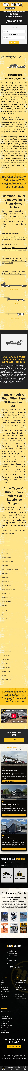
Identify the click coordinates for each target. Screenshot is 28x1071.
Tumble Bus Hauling (10, 461)
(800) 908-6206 (10, 8)
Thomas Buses (5, 635)
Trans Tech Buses (6, 655)
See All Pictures (6, 849)
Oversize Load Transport (20, 998)
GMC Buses (5, 565)
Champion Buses (6, 545)
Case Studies (4, 996)
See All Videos (6, 815)
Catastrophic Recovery (20, 982)
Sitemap (21, 1058)
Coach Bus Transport (17, 423)
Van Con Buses (5, 659)
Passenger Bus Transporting (13, 425)
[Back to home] (11, 4)
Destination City (14, 34)
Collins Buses (5, 663)
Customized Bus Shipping (11, 454)
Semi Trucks (3, 1030)
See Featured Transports (8, 781)
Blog (2, 994)
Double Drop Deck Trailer (9, 244)
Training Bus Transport (18, 459)
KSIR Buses (5, 647)
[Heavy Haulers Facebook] (8, 967)
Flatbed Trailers (14, 318)
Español (3, 1001)
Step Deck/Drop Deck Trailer (10, 233)
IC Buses (4, 675)
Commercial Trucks (5, 1016)
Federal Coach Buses (7, 585)
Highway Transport (9, 410)
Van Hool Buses (6, 639)
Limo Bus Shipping (19, 430)
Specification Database (6, 991)
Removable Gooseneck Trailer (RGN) (11, 255)
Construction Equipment (6, 1018)
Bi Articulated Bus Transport (13, 451)
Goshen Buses (5, 611)
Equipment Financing (13, 963)
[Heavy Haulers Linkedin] (19, 967)
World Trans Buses (6, 601)
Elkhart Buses (5, 581)
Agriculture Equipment (6, 1011)
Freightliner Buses (6, 557)
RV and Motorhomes (5, 1027)
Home (2, 980)
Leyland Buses (5, 619)
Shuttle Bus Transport (10, 428)
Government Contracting (20, 989)
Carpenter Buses (6, 541)
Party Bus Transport (11, 415)
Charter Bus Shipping (14, 433)
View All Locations (13, 955)
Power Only (17, 1001)
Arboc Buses (5, 573)
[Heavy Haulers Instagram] (11, 967)
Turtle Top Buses (6, 667)
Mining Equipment (5, 1023)
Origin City (14, 27)
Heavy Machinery (5, 1021)
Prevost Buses (5, 627)
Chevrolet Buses (6, 549)
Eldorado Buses (6, 671)
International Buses (6, 615)
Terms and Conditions (6, 1058)
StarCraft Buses (6, 631)
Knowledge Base (4, 989)
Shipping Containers (5, 1032)
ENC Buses (5, 605)
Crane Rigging (18, 985)
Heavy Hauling (18, 991)
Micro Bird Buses (6, 593)
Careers (2, 998)
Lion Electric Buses (6, 679)
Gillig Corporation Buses (7, 561)
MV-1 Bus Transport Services (13, 438)
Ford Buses (5, 553)
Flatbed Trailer (5, 268)
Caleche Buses (5, 577)
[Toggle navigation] (27, 8)
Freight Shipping (18, 987)
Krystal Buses (5, 643)
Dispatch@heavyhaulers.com (15, 958)
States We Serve (4, 987)
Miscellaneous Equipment (6, 1025)
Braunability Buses (6, 597)
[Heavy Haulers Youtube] (15, 967)
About (2, 982)
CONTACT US (14, 740)
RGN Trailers (14, 290)
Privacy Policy (15, 1058)
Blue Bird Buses (6, 537)
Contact (3, 985)
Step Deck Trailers (14, 304)
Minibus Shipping (8, 441)
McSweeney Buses (6, 651)
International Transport (20, 994)
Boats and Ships (4, 1014)
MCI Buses (4, 623)
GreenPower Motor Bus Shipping (13, 436)
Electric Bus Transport (18, 412)
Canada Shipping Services (20, 980)
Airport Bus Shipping (17, 448)
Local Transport (18, 996)
